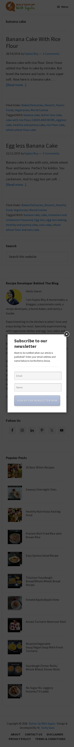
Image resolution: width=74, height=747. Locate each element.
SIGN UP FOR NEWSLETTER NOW (37, 400)
